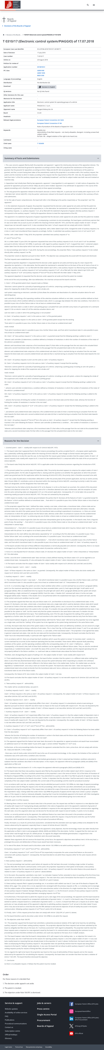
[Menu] (93, 5)
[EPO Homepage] (13, 5)
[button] (52, 158)
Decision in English (48, 87)
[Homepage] (3, 35)
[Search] (88, 5)
